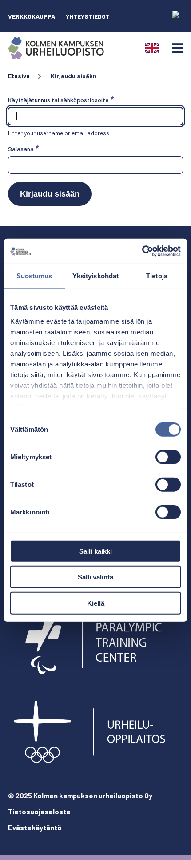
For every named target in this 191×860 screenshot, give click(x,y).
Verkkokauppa (31, 16)
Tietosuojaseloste (39, 811)
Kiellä (95, 603)
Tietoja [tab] (156, 275)
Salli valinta (95, 577)
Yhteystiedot (88, 16)
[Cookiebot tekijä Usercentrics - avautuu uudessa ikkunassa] (142, 251)
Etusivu (19, 76)
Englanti (152, 48)
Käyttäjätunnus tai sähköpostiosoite (58, 100)
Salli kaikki (95, 551)
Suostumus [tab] (34, 275)
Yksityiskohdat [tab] (95, 275)
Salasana (21, 149)
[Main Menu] (178, 48)
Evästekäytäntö (35, 827)
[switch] (168, 457)
